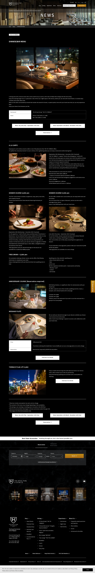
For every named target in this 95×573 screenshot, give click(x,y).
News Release (36, 553)
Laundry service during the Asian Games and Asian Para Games (25, 10)
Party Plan (41, 548)
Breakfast (29, 534)
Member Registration (69, 5)
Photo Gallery (74, 526)
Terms (38, 561)
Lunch (40, 543)
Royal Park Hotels (49, 553)
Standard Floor (30, 526)
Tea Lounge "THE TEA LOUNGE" (47, 538)
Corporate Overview (13, 561)
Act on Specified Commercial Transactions (51, 561)
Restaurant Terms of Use (79, 561)
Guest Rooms (30, 521)
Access (72, 2)
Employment (23, 561)
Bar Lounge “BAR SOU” (45, 535)
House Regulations (67, 561)
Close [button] (87, 569)
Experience (49, 5)
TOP (10, 26)
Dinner (41, 546)
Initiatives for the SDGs (77, 531)
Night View (63, 524)
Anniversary (63, 521)
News (54, 5)
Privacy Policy (31, 561)
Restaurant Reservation (53, 444)
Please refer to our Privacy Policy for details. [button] (12, 570)
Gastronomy (63, 526)
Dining (43, 5)
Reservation (41, 445)
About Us (59, 5)
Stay (40, 5)
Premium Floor (30, 524)
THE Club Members (64, 553)
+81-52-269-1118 (15, 541)
